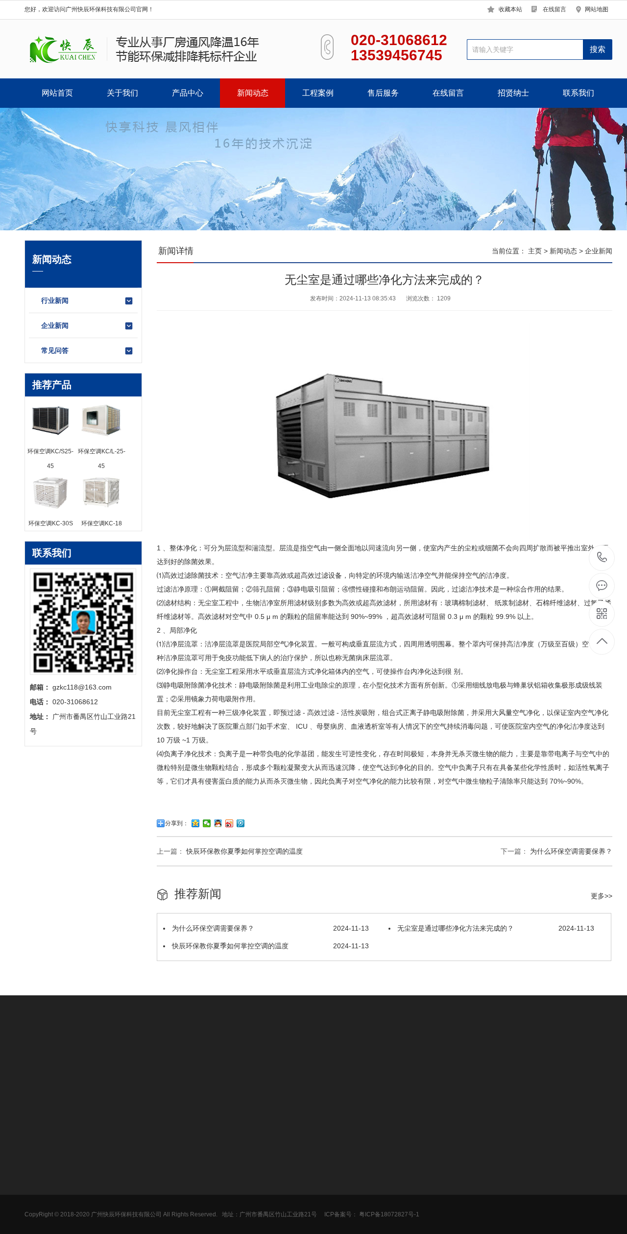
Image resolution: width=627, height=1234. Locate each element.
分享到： (177, 823)
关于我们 (122, 93)
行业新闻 (55, 300)
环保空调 (111, 1143)
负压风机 (257, 1158)
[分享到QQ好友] (218, 823)
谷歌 (72, 1061)
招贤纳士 (513, 93)
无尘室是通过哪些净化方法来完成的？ (494, 928)
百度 (93, 1061)
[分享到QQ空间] (196, 823)
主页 (536, 251)
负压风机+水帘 (120, 1158)
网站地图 (596, 9)
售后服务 (383, 93)
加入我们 (38, 1172)
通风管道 (257, 1187)
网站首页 (57, 93)
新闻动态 (252, 93)
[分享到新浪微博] (229, 823)
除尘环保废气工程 (270, 1143)
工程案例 (318, 93)
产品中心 (187, 93)
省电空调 (111, 1172)
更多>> (601, 896)
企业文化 (38, 1158)
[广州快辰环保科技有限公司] (150, 49)
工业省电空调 (264, 1202)
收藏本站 (510, 9)
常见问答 (55, 350)
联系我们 (578, 93)
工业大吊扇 (114, 1187)
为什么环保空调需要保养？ (571, 851)
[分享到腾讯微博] (241, 823)
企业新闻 (55, 325)
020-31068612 (602, 558)
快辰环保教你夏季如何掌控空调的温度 (244, 851)
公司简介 (38, 1143)
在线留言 (554, 9)
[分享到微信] (207, 823)
